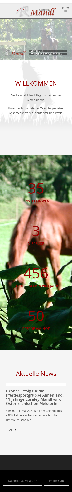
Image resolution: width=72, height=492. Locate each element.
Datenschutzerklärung (22, 480)
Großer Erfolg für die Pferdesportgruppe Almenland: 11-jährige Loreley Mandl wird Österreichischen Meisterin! (35, 397)
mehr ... (14, 430)
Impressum (56, 480)
